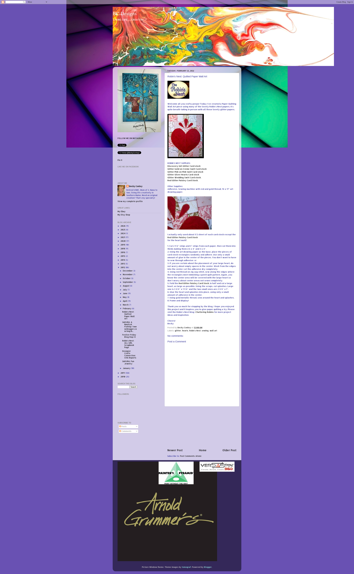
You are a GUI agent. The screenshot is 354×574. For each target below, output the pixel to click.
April (125, 301)
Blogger (208, 567)
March (126, 305)
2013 (123, 263)
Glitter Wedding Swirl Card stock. (184, 177)
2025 (123, 229)
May (125, 297)
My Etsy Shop (124, 215)
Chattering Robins (204, 312)
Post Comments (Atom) (190, 456)
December (128, 271)
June (125, 293)
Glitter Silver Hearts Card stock (183, 174)
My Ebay (121, 211)
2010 (123, 376)
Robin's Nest (195, 330)
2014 (123, 260)
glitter (178, 330)
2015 (123, 256)
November (128, 274)
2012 (123, 267)
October (127, 278)
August (126, 286)
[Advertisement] (202, 427)
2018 (123, 248)
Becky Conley (135, 186)
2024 (123, 233)
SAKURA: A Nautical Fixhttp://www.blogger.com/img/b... (129, 326)
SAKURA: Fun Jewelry (128, 362)
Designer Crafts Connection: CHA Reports (129, 354)
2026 (123, 226)
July (125, 289)
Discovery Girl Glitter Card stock (184, 166)
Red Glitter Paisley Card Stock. (182, 180)
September (128, 282)
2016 (123, 252)
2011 (123, 373)
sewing (205, 330)
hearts (185, 330)
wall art (213, 330)
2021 (123, 237)
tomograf (186, 567)
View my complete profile (130, 201)
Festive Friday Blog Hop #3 (129, 336)
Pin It (120, 160)
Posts (124, 426)
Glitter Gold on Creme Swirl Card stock (187, 169)
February (127, 308)
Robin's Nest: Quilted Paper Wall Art (128, 315)
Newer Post (175, 450)
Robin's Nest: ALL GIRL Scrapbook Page (128, 344)
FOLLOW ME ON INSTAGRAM (130, 138)
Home (202, 450)
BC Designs (125, 13)
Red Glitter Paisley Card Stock (182, 237)
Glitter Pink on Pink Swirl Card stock (185, 171)
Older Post (229, 450)
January (127, 368)
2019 (123, 245)
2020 (123, 241)
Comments (126, 431)
